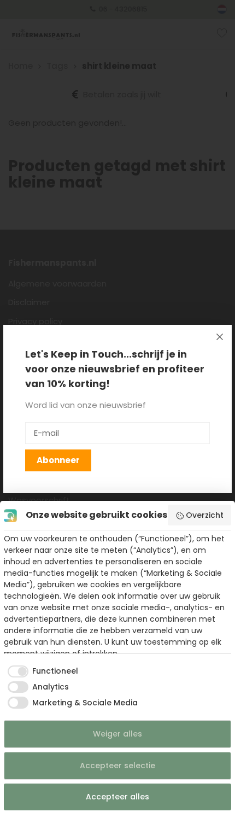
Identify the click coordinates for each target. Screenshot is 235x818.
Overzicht (205, 515)
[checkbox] (41, 671)
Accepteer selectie (117, 765)
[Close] (220, 337)
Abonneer (58, 460)
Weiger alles (117, 733)
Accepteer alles (117, 796)
